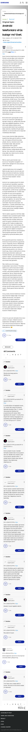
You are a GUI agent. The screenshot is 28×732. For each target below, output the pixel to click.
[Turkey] (5, 2)
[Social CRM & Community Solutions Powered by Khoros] (21, 707)
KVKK (2, 724)
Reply (19, 384)
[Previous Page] (5, 354)
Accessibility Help (6, 712)
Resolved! (11, 19)
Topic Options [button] (23, 15)
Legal (2, 721)
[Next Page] (5, 357)
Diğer (3, 54)
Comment (20, 340)
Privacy (3, 718)
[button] (23, 47)
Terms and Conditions (7, 715)
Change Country (6, 727)
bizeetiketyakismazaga (11, 330)
